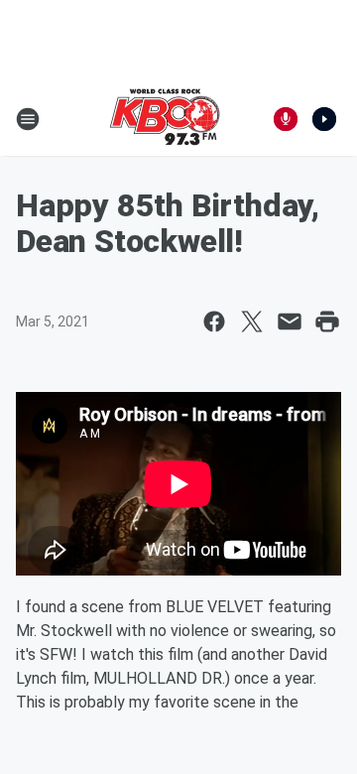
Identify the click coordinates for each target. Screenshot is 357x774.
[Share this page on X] (252, 321)
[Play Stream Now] (324, 119)
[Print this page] (327, 321)
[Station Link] (164, 119)
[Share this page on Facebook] (214, 321)
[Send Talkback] (286, 119)
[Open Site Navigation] (28, 119)
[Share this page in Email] (289, 321)
